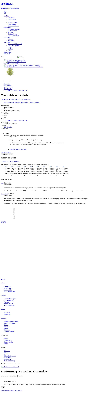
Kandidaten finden (13, 26)
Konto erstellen (14, 8)
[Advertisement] (8, 250)
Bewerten (17, 102)
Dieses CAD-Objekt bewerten (10, 161)
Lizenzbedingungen (10, 356)
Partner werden (8, 342)
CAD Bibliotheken (13, 35)
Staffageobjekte (12, 34)
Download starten (6, 152)
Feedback (7, 330)
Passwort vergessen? (7, 390)
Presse (6, 343)
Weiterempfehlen (9, 331)
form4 (2, 183)
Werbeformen (8, 340)
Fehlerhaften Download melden (30, 102)
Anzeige (3, 221)
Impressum (7, 359)
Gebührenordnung (9, 361)
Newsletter (11, 40)
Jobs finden (11, 17)
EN (5, 13)
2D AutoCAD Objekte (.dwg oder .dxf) (15, 90)
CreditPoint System (13, 45)
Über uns (7, 351)
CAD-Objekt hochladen (8, 99)
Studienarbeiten (12, 30)
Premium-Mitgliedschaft (15, 44)
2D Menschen (8, 89)
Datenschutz (7, 357)
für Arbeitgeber (12, 22)
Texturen (10, 32)
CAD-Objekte (8, 87)
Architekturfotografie (14, 29)
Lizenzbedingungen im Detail (18, 149)
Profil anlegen (12, 19)
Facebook (7, 53)
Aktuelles (7, 37)
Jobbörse (6, 16)
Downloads (7, 27)
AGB (6, 354)
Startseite (7, 84)
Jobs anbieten (12, 24)
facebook (10, 49)
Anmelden (4, 8)
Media (6, 339)
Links (9, 50)
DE (5, 11)
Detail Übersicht (9, 102)
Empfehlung (7, 52)
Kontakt (6, 352)
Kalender (10, 39)
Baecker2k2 (4, 194)
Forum (10, 47)
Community (7, 42)
